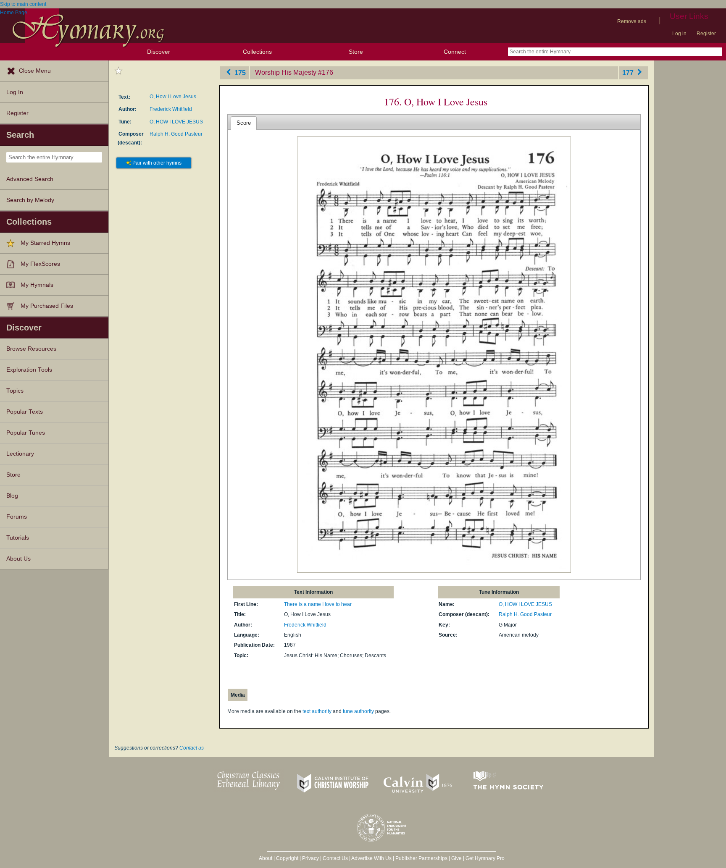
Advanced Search (29, 179)
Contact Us (335, 858)
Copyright (287, 858)
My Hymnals (37, 285)
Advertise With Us (371, 858)
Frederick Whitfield (171, 109)
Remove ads (631, 21)
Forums (16, 517)
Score (244, 123)
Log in (679, 34)
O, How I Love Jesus (173, 97)
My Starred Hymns (45, 243)
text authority (316, 711)
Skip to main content (23, 4)
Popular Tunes (25, 433)
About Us (18, 559)
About (265, 858)
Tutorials (17, 538)
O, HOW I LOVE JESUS (176, 122)
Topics (15, 391)
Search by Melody (30, 200)
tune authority (358, 711)
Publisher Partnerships (421, 858)
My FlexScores (40, 264)
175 (239, 72)
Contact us (191, 748)
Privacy (310, 858)
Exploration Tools (29, 370)
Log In (14, 92)
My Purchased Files (47, 306)
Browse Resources (31, 349)
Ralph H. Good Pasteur (176, 134)
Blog (12, 496)
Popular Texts (24, 412)
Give (456, 858)
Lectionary (20, 454)
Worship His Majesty (285, 72)
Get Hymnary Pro (485, 858)
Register (706, 34)
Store (356, 51)
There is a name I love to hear (318, 604)
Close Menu (35, 71)
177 (628, 72)
